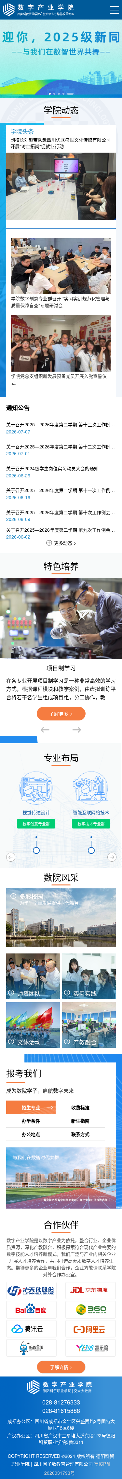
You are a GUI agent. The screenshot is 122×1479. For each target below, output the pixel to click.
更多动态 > (65, 543)
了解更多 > (61, 713)
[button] (52, 94)
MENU (113, 10)
